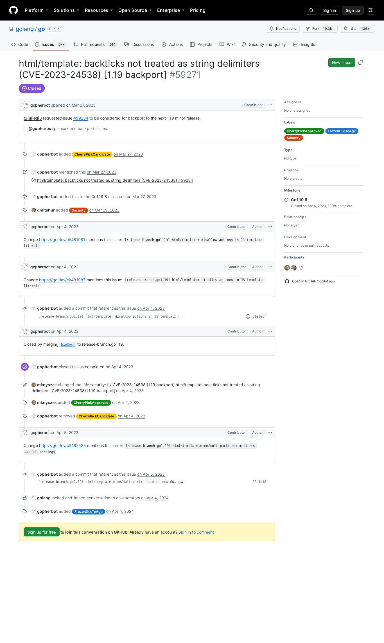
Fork (322, 28)
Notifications (286, 28)
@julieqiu (33, 118)
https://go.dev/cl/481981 (62, 239)
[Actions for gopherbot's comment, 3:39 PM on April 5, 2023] (270, 433)
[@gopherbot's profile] (24, 104)
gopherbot (40, 105)
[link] (44, 154)
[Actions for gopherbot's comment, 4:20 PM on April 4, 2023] (270, 227)
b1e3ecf (259, 316)
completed (95, 366)
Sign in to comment (196, 532)
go (41, 29)
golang (25, 29)
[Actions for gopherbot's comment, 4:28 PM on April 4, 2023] (270, 267)
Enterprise (168, 10)
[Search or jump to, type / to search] (311, 10)
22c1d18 (259, 482)
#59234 (80, 118)
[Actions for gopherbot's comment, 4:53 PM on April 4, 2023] (270, 331)
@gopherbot (40, 128)
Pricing (197, 10)
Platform (34, 10)
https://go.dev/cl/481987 (62, 279)
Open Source (132, 10)
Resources (96, 10)
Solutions (64, 10)
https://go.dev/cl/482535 (62, 445)
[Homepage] (13, 10)
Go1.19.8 (99, 196)
